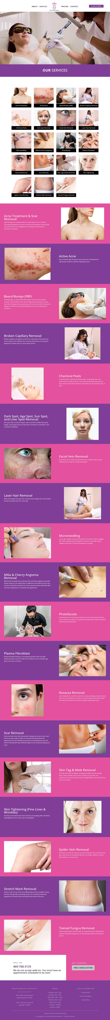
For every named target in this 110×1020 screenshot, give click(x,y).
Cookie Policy (85, 1000)
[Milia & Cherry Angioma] (44, 140)
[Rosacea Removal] (21, 163)
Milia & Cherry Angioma (44, 150)
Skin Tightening (88, 173)
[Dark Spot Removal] (44, 118)
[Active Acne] (44, 96)
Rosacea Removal (21, 173)
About (35, 6)
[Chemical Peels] (21, 118)
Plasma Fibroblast (88, 150)
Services (43, 6)
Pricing (64, 6)
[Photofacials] (66, 140)
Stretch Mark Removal (43, 195)
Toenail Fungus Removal (66, 195)
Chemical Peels (21, 128)
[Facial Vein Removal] (66, 118)
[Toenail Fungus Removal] (66, 185)
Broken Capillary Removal (88, 105)
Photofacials (66, 150)
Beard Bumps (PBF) (66, 105)
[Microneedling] (21, 140)
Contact (74, 6)
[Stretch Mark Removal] (44, 185)
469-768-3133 (22, 966)
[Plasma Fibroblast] (88, 140)
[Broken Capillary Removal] (88, 96)
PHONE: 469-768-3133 (24, 992)
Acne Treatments (21, 105)
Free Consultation (83, 967)
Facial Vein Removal (66, 128)
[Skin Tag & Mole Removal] (66, 163)
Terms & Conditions (86, 996)
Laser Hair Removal (88, 128)
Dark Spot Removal (43, 128)
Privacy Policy (85, 992)
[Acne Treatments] (21, 96)
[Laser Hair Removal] (88, 118)
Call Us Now (97, 6)
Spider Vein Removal (21, 195)
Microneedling (21, 150)
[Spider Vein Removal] (21, 185)
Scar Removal (43, 173)
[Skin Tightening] (88, 163)
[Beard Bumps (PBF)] (66, 96)
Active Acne (44, 105)
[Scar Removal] (44, 163)
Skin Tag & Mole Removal (66, 173)
